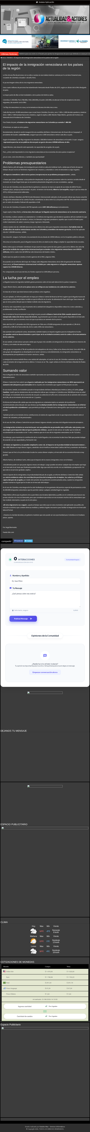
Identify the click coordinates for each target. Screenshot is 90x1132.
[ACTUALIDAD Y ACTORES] (45, 19)
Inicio (4, 58)
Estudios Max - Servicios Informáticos (52, 1127)
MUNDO (10, 58)
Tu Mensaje (17, 588)
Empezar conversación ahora (45, 672)
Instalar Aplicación (46, 2)
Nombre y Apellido (21, 575)
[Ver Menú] (3, 11)
